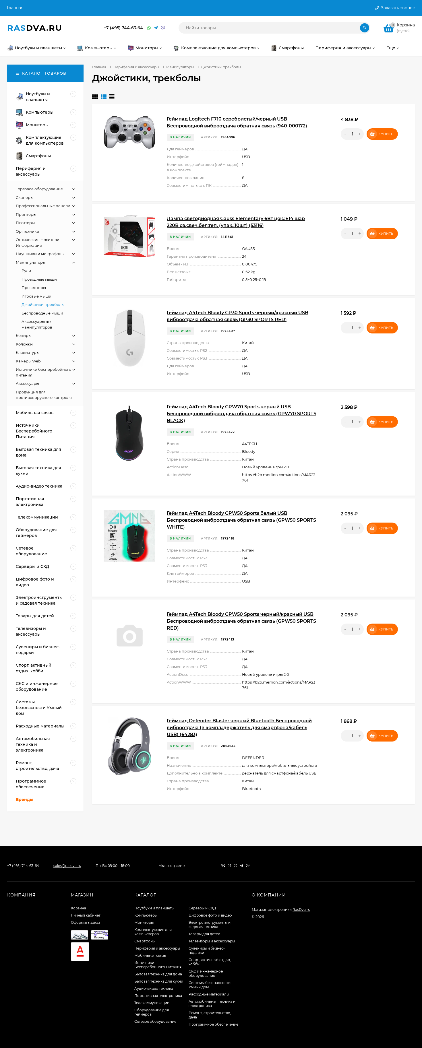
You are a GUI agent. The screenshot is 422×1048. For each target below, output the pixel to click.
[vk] (223, 865)
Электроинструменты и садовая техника (210, 924)
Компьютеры (145, 915)
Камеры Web (28, 361)
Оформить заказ (85, 922)
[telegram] (241, 865)
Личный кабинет (85, 915)
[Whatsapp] (149, 28)
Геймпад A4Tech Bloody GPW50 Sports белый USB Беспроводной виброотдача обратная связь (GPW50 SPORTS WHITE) (241, 520)
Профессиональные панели (43, 205)
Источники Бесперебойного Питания (157, 964)
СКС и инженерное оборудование (206, 973)
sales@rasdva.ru (67, 865)
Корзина (78, 908)
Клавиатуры (27, 352)
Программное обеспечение (213, 1024)
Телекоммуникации (151, 1003)
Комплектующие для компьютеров (153, 931)
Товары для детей (204, 934)
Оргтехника (27, 231)
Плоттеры (25, 222)
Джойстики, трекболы (43, 304)
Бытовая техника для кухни (158, 981)
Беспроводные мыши (42, 313)
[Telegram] (156, 28)
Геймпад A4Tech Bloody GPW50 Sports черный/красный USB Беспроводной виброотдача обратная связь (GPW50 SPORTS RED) (241, 621)
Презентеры (34, 287)
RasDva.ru (301, 909)
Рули (26, 270)
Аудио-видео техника (153, 988)
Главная (15, 7)
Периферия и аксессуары (136, 67)
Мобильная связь (150, 955)
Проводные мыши (39, 279)
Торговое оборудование (39, 189)
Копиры (23, 335)
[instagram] (229, 865)
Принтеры (26, 214)
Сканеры (24, 197)
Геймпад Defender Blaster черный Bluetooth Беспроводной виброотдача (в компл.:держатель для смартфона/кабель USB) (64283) (239, 727)
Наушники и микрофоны (40, 253)
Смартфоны (144, 941)
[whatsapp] (235, 865)
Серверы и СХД (202, 908)
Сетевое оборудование (155, 1021)
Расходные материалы (209, 994)
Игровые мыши (36, 296)
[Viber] (163, 28)
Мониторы (144, 922)
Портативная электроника (158, 995)
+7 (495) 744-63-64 (123, 27)
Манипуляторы (180, 67)
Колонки (24, 344)
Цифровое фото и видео (210, 915)
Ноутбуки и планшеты (154, 908)
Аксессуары (27, 383)
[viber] (247, 865)
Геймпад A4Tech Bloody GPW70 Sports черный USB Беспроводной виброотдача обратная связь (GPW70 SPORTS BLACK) (241, 413)
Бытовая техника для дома (158, 974)
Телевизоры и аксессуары (212, 941)
